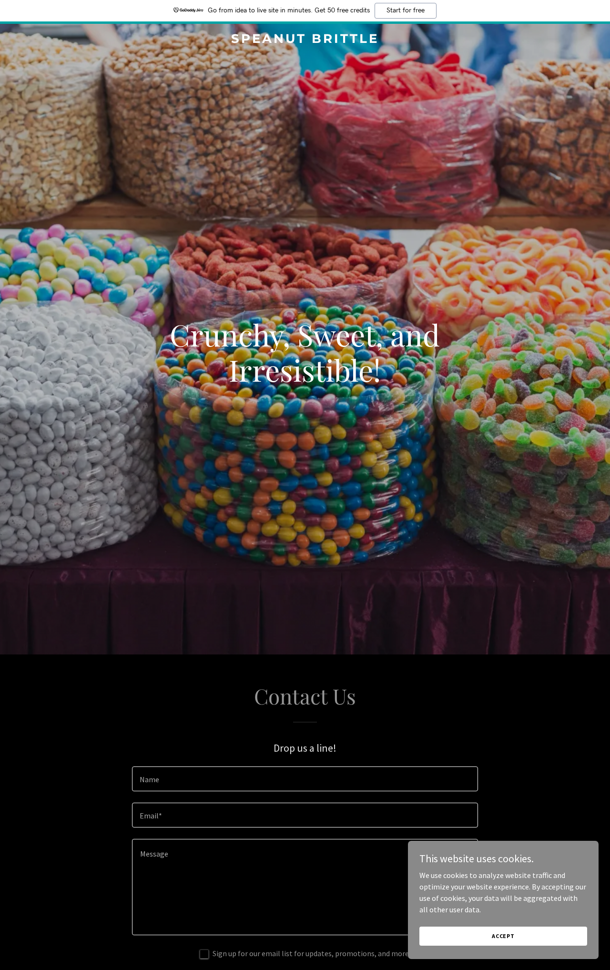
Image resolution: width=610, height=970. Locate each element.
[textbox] (305, 778)
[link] (305, 40)
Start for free (405, 10)
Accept (503, 935)
